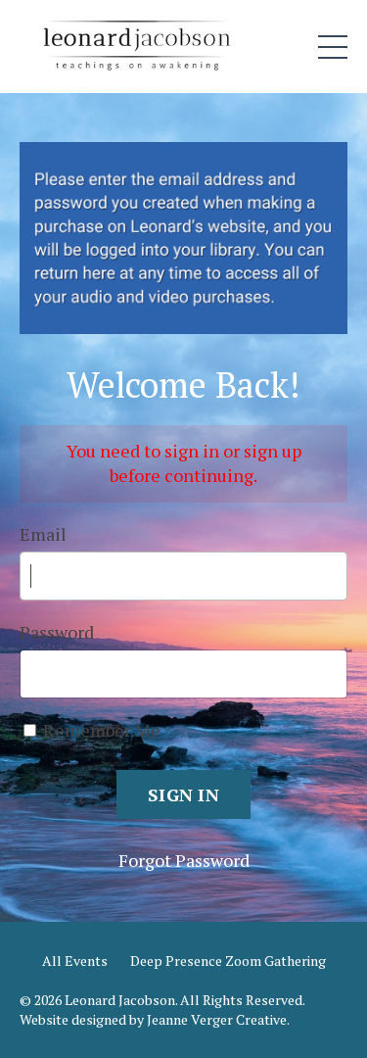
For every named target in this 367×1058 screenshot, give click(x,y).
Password (57, 632)
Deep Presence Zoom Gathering (228, 960)
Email (43, 534)
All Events (75, 960)
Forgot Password (184, 860)
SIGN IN (183, 794)
